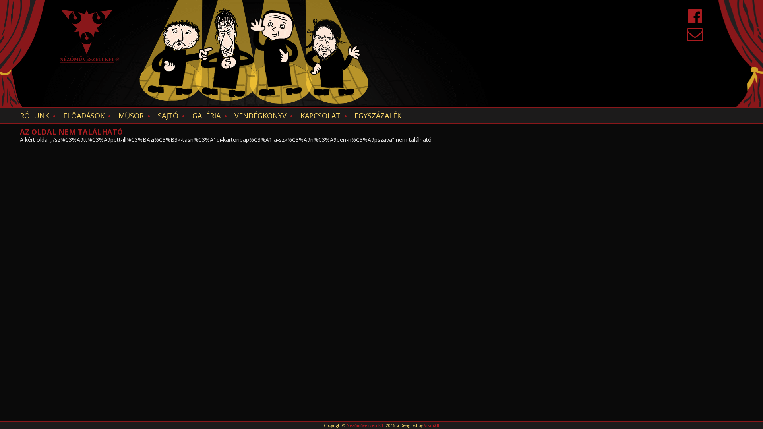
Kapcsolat (320, 115)
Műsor (131, 115)
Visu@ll (431, 425)
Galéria (206, 115)
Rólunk (34, 115)
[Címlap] (89, 35)
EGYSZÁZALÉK (377, 115)
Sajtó (168, 115)
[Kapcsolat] (695, 38)
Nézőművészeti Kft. (366, 425)
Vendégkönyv (260, 115)
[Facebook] (695, 20)
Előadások (84, 115)
